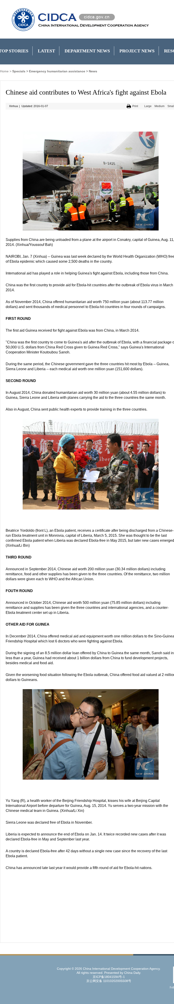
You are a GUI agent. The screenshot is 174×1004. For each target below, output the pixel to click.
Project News (137, 50)
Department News (87, 50)
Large (148, 106)
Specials (18, 71)
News (93, 71)
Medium (159, 106)
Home (4, 71)
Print (135, 106)
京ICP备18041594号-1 (109, 977)
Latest (46, 50)
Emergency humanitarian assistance (57, 71)
